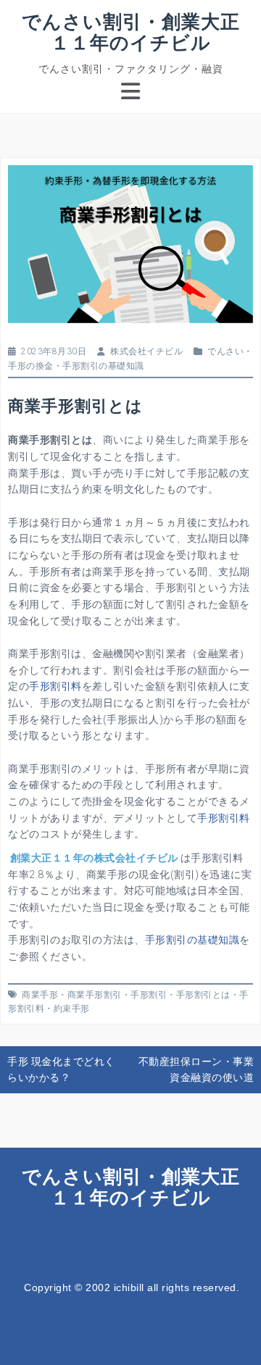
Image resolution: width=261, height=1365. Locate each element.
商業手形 (40, 995)
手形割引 (148, 995)
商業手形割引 (94, 995)
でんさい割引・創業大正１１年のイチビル (131, 31)
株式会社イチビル (146, 351)
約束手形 (72, 1008)
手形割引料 (55, 686)
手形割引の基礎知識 (103, 366)
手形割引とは (203, 995)
